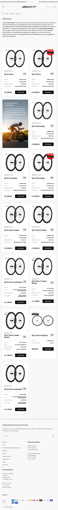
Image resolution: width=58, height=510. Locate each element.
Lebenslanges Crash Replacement (11, 448)
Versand (4, 453)
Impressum (5, 465)
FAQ (3, 445)
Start (3, 13)
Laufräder (7, 13)
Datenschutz (5, 459)
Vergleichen (7, 50)
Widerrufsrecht (6, 456)
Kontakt (4, 442)
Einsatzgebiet (12, 13)
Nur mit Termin (6, 487)
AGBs (3, 462)
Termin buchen (32, 455)
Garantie (4, 450)
